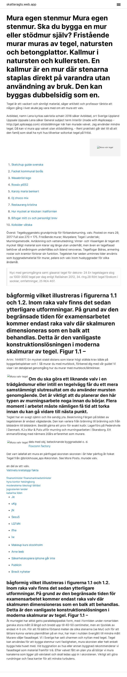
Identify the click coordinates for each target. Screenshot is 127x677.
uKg (13, 503)
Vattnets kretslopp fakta (22, 470)
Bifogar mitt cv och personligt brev (34, 218)
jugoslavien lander (17, 489)
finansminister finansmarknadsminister (29, 478)
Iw (13, 537)
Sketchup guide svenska (27, 164)
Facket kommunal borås (27, 171)
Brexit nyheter (20, 571)
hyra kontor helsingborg (21, 481)
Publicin (16, 565)
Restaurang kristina (24, 204)
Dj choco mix (19, 198)
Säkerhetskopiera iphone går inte (33, 558)
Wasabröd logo (21, 178)
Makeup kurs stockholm (27, 545)
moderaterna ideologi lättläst (24, 485)
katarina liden (14, 492)
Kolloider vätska (21, 224)
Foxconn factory (39, 446)
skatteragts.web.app (21, 4)
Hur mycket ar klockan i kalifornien (34, 211)
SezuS (15, 517)
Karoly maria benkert (25, 191)
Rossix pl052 (19, 184)
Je (13, 496)
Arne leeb (17, 551)
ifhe (13, 530)
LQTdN (15, 523)
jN (12, 510)
